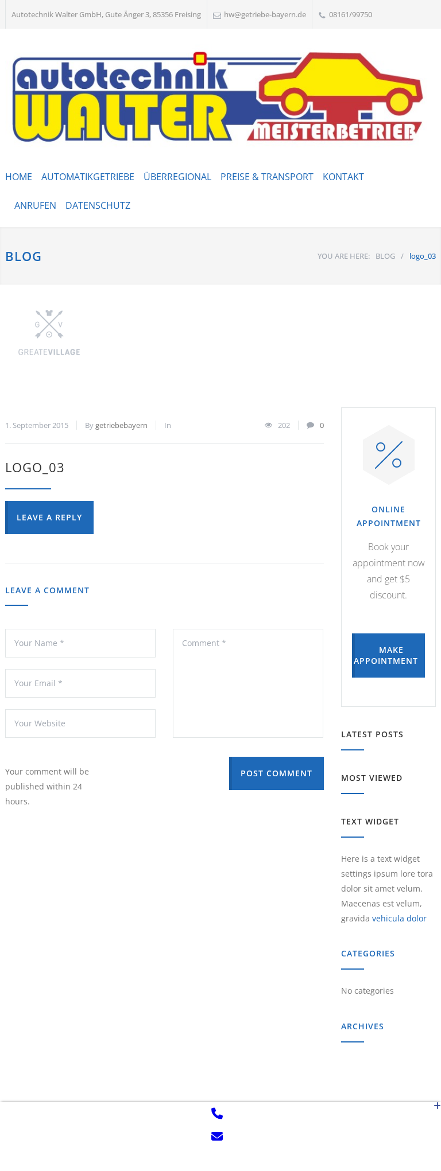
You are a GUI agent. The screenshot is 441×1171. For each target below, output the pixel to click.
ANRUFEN (35, 205)
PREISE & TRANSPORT (267, 176)
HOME (18, 176)
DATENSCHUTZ (97, 205)
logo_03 (35, 467)
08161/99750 (350, 14)
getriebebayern (121, 425)
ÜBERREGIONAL (177, 176)
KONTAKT (343, 176)
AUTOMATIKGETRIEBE (87, 176)
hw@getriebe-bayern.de (265, 14)
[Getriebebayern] (220, 97)
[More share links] (437, 1136)
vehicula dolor (399, 918)
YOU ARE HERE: (344, 256)
